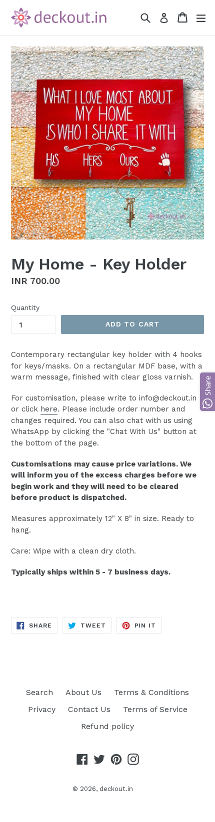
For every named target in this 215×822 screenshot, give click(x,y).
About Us (84, 692)
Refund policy (107, 726)
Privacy (42, 709)
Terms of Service (155, 709)
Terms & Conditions (151, 692)
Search (39, 692)
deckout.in (116, 788)
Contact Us (89, 709)
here (49, 409)
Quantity (25, 308)
